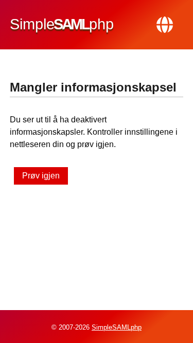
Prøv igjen (41, 175)
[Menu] (164, 24)
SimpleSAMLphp (117, 327)
